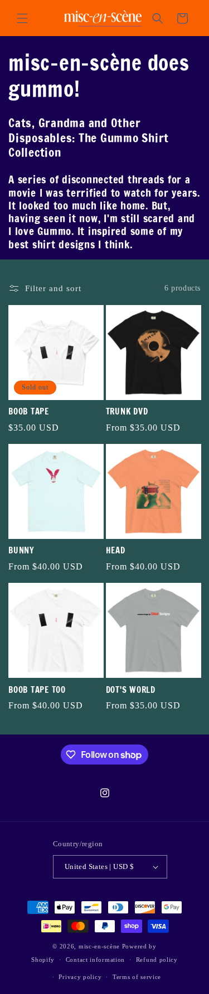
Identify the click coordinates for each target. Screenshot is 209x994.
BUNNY (21, 551)
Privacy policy (80, 976)
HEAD (115, 551)
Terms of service (137, 976)
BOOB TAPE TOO (37, 690)
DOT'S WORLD (130, 690)
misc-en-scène (99, 946)
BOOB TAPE (28, 412)
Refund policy (157, 959)
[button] (22, 18)
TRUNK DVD (127, 412)
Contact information (95, 959)
